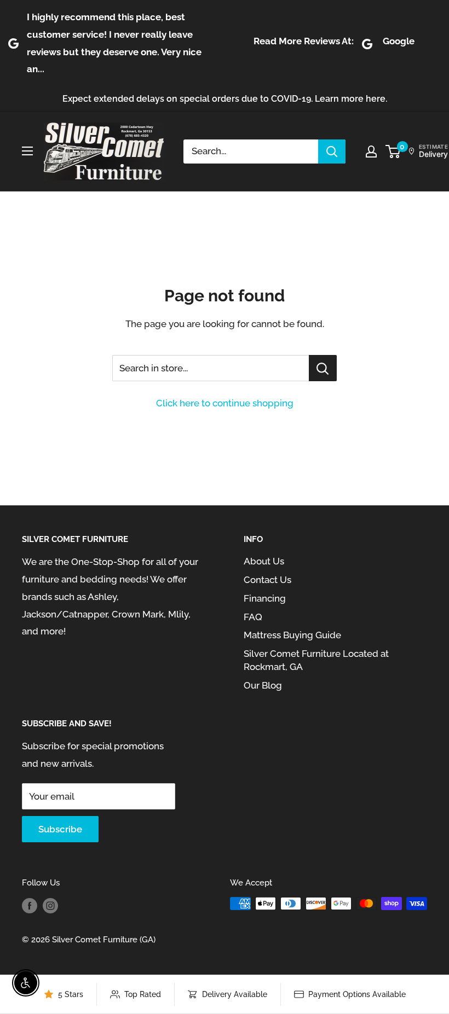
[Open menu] (27, 151)
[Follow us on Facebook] (29, 905)
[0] (393, 151)
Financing (265, 598)
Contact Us (267, 579)
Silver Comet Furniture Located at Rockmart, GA (316, 660)
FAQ (253, 616)
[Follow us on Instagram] (50, 905)
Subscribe (60, 829)
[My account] (371, 151)
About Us (264, 561)
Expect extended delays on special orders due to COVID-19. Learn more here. (224, 99)
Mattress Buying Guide (292, 635)
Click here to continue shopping (224, 403)
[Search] (332, 151)
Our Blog (263, 685)
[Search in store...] (323, 368)
